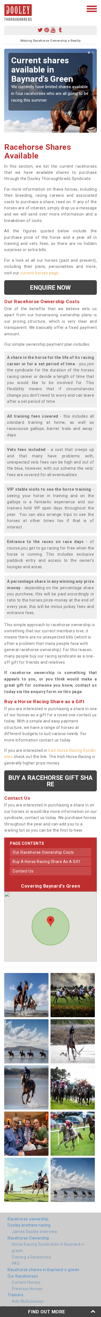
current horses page (39, 273)
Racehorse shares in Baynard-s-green (43, 1269)
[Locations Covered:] (7, 8)
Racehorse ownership (28, 1219)
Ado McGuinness (27, 1301)
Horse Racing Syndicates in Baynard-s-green (48, 1247)
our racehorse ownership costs (43, 852)
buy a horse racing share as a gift (46, 861)
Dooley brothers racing (29, 1225)
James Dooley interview (34, 1231)
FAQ (16, 1263)
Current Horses (26, 1282)
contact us (23, 871)
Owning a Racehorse (31, 1257)
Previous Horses (27, 1288)
